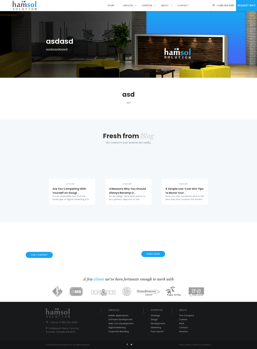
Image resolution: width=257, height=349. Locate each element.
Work (111, 5)
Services (128, 5)
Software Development (120, 319)
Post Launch (157, 331)
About (165, 5)
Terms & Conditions (202, 345)
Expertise (147, 5)
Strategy (155, 315)
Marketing (156, 327)
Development (158, 323)
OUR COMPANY (39, 254)
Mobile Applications (118, 315)
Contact (183, 5)
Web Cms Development (121, 323)
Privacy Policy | (186, 345)
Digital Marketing (117, 327)
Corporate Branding (118, 331)
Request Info (247, 5)
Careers (183, 319)
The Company (186, 315)
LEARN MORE (153, 253)
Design (154, 319)
